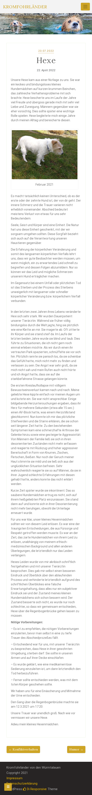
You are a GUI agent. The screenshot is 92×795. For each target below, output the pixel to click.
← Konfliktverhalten (23, 749)
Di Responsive (36, 789)
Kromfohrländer (25, 6)
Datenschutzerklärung (21, 783)
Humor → (76, 749)
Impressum (14, 778)
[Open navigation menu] (8, 787)
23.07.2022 (46, 50)
